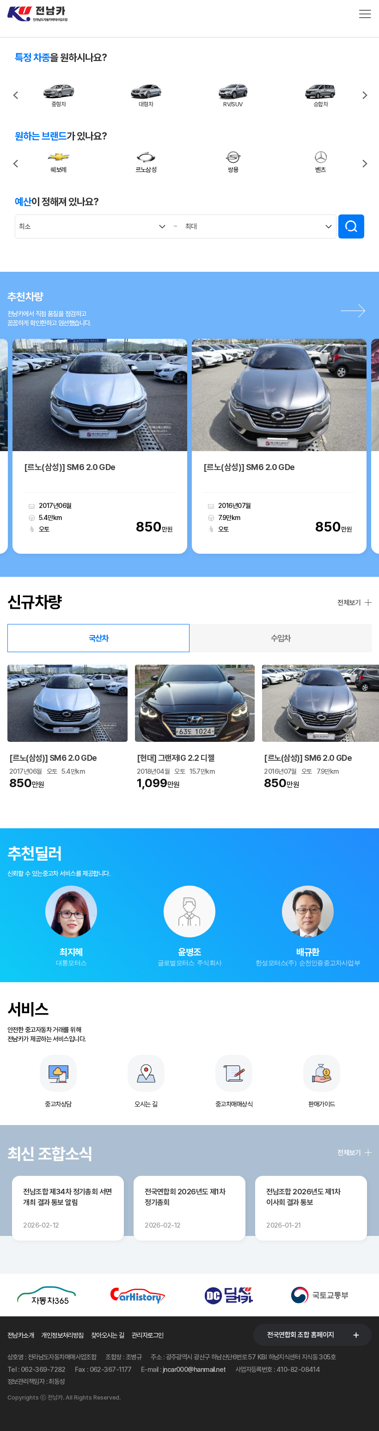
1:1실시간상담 (71, 923)
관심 (67, 505)
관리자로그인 (148, 1335)
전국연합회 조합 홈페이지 (300, 1335)
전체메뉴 (365, 14)
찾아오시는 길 (107, 1335)
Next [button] (364, 93)
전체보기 (349, 603)
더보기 (355, 310)
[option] (58, 95)
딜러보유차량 (71, 948)
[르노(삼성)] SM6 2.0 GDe (53, 758)
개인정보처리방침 (62, 1335)
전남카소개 (20, 1335)
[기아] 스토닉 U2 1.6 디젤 (146, 467)
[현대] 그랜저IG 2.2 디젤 (176, 758)
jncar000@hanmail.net (194, 1369)
